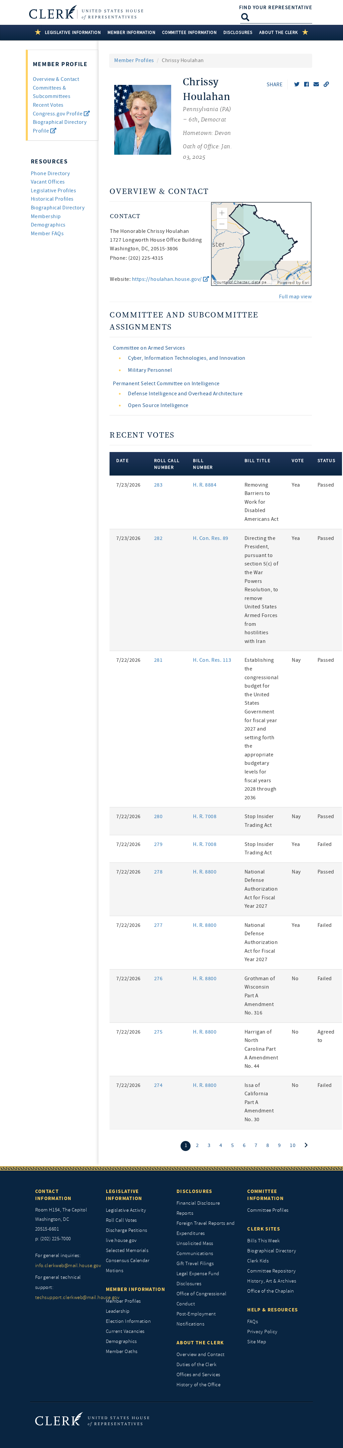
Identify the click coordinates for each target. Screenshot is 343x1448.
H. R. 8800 (204, 871)
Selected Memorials (127, 1250)
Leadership (118, 1311)
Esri (305, 282)
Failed (325, 844)
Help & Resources (272, 1309)
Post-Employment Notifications (196, 1319)
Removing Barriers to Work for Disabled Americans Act (261, 502)
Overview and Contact (201, 1354)
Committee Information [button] (189, 32)
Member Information (135, 1289)
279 (158, 844)
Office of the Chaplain (270, 1291)
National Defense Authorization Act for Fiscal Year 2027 (261, 888)
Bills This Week (263, 1241)
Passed (326, 485)
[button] (222, 213)
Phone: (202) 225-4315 (136, 258)
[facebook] (306, 84)
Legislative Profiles (53, 190)
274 (158, 1085)
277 (158, 925)
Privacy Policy (262, 1332)
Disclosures (194, 1191)
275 (158, 1032)
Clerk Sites (263, 1229)
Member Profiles (134, 60)
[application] (261, 244)
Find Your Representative (275, 7)
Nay (296, 660)
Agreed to (326, 1036)
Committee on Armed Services (149, 348)
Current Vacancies (125, 1331)
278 (158, 871)
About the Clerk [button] (278, 32)
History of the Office (198, 1385)
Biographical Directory (58, 207)
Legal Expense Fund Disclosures (198, 1278)
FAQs (252, 1321)
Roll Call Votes (121, 1220)
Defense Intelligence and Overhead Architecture (185, 393)
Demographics (121, 1341)
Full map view (295, 296)
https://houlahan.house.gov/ (167, 279)
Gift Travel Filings (195, 1263)
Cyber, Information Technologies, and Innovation (187, 358)
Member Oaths (122, 1351)
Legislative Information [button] (73, 32)
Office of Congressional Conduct (201, 1299)
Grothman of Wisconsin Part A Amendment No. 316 (260, 995)
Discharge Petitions (126, 1230)
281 (158, 660)
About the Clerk (200, 1342)
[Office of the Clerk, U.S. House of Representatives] (92, 1419)
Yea (296, 485)
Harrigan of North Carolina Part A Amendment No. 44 (261, 1049)
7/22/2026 (128, 660)
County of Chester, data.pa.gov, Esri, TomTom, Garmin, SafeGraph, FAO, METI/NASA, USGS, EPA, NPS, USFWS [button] (244, 282)
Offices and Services (198, 1374)
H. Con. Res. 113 (212, 660)
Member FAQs (47, 233)
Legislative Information (124, 1195)
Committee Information (265, 1195)
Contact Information (53, 1195)
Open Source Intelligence (158, 405)
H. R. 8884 (204, 485)
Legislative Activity (126, 1210)
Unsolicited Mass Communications (195, 1248)
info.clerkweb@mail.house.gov (65, 1265)
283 (158, 485)
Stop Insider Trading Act (259, 821)
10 (292, 1145)
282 (158, 538)
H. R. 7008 (204, 816)
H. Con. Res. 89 (210, 538)
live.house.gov (121, 1240)
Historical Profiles (52, 199)
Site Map (256, 1342)
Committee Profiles (268, 1210)
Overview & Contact (56, 79)
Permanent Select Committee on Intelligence (166, 383)
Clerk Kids (258, 1261)
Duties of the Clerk (196, 1364)
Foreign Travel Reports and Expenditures (205, 1228)
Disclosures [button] (238, 32)
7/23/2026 (128, 485)
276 (158, 978)
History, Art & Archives (271, 1281)
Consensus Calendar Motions (128, 1265)
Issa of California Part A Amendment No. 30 (259, 1102)
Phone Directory (50, 173)
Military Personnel (150, 370)
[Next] (306, 1145)
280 (158, 816)
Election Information (128, 1321)
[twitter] (296, 84)
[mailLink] (316, 84)
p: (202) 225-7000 (53, 1239)
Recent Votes (48, 105)
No (295, 978)
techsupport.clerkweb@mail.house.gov (65, 1297)
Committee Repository (271, 1271)
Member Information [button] (131, 32)
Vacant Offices (48, 182)
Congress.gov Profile (58, 113)
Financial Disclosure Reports (198, 1208)
